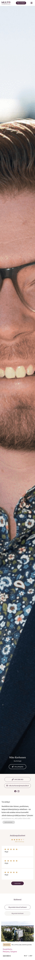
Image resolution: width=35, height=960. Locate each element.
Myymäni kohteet (18, 913)
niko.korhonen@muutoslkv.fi (19, 786)
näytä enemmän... (8, 822)
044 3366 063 (18, 779)
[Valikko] (31, 2)
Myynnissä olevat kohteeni (17, 907)
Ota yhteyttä (18, 767)
